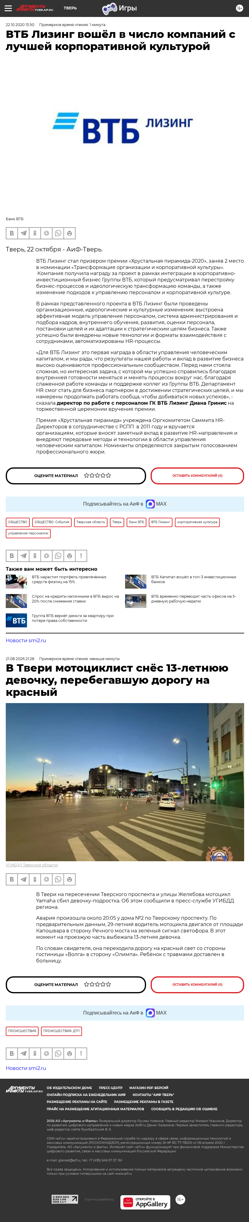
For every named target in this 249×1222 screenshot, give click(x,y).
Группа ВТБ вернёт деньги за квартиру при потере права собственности (73, 618)
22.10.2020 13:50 (20, 24)
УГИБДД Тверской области (32, 865)
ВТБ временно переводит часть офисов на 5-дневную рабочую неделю (193, 598)
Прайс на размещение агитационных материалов (95, 1109)
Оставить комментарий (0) (197, 476)
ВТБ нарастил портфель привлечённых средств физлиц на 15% (69, 579)
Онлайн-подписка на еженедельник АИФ (86, 1095)
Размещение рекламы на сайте (77, 1102)
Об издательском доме (69, 1088)
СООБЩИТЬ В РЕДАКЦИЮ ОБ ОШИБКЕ (184, 1109)
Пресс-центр (110, 1088)
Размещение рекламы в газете (143, 1102)
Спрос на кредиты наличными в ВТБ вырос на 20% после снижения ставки (75, 598)
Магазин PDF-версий (148, 1088)
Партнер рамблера (99, 1199)
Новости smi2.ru (26, 640)
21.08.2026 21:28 (20, 658)
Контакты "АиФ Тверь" (153, 1095)
